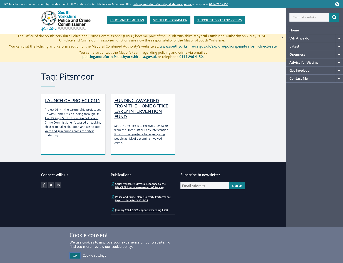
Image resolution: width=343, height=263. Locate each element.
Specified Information (170, 20)
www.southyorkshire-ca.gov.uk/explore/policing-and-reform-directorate (218, 46)
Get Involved (299, 70)
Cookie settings (94, 255)
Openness (297, 54)
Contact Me (298, 78)
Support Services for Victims (219, 20)
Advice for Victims (303, 62)
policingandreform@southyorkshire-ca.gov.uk (162, 4)
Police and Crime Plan (127, 20)
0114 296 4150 (218, 4)
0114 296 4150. (191, 56)
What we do (299, 38)
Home (294, 30)
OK (75, 256)
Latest (294, 46)
